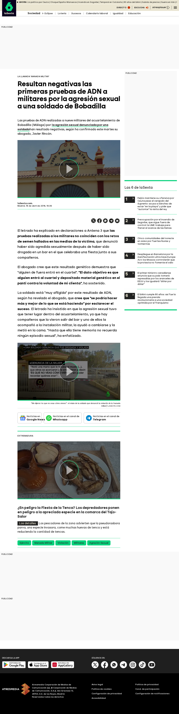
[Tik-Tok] (142, 667)
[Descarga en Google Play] (14, 667)
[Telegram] (123, 667)
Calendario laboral (97, 13)
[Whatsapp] (114, 667)
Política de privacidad (147, 684)
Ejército (24, 542)
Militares (79, 542)
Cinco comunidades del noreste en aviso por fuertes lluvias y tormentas (156, 241)
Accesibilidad (99, 698)
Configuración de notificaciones (152, 693)
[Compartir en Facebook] (99, 222)
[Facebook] (104, 667)
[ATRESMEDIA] (15, 691)
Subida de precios (150, 2)
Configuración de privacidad (107, 693)
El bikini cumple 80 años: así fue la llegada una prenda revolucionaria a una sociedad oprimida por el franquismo (157, 298)
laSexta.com (24, 203)
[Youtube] (151, 667)
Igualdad (118, 13)
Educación (134, 13)
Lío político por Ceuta (38, 2)
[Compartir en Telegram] (111, 222)
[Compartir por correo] (117, 222)
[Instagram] (133, 667)
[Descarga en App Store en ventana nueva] (38, 667)
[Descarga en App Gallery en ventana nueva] (62, 667)
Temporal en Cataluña (111, 2)
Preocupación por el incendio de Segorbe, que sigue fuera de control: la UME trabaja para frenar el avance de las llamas (156, 223)
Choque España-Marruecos (63, 2)
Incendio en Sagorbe (88, 2)
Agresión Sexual (98, 542)
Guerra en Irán (168, 2)
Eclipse (48, 13)
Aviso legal (97, 684)
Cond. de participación (147, 689)
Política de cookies (102, 689)
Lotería (62, 13)
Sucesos (76, 13)
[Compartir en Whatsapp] (105, 222)
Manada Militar (43, 542)
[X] (93, 222)
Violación (63, 542)
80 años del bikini (132, 2)
